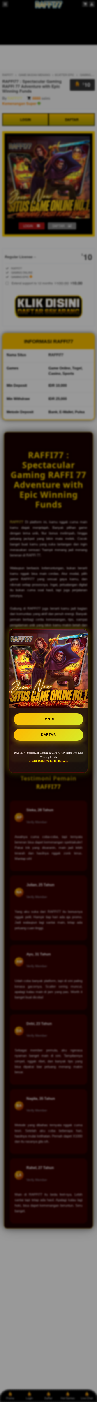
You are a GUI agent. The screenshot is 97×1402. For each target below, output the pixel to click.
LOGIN (49, 719)
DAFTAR (48, 734)
